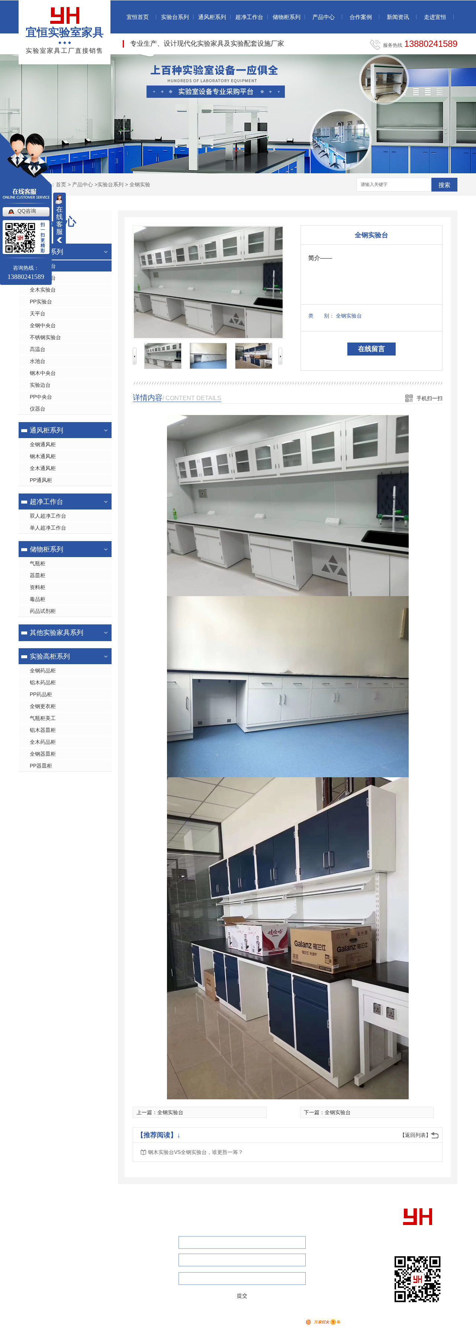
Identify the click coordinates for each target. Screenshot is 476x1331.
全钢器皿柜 (43, 754)
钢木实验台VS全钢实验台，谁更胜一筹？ (195, 1152)
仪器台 (37, 409)
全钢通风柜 (43, 444)
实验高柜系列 (50, 656)
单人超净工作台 (48, 528)
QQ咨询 (26, 211)
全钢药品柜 (43, 670)
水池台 (37, 361)
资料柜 (37, 587)
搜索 (444, 185)
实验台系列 (175, 17)
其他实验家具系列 (56, 632)
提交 (242, 1296)
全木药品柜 (43, 742)
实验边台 (40, 385)
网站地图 (205, 1322)
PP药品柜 (41, 694)
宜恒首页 (137, 17)
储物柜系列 (286, 17)
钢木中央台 (43, 373)
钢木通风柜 (43, 456)
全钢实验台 (170, 1112)
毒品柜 (37, 599)
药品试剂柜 (43, 611)
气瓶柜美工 (43, 718)
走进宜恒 (435, 17)
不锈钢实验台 (45, 337)
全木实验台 (43, 290)
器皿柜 (37, 575)
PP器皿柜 (41, 766)
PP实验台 (41, 302)
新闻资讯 (398, 17)
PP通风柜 (41, 480)
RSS (225, 1322)
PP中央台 (41, 397)
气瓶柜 (37, 563)
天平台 (37, 313)
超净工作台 (249, 17)
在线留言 (371, 349)
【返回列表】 (415, 1135)
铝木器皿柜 (43, 730)
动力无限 (288, 1322)
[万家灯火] (323, 1322)
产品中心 (323, 17)
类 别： (321, 316)
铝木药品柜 (43, 682)
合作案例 (361, 17)
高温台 (37, 349)
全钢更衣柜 (43, 706)
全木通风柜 (43, 468)
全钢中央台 (43, 325)
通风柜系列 (212, 17)
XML (240, 1322)
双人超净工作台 (48, 516)
